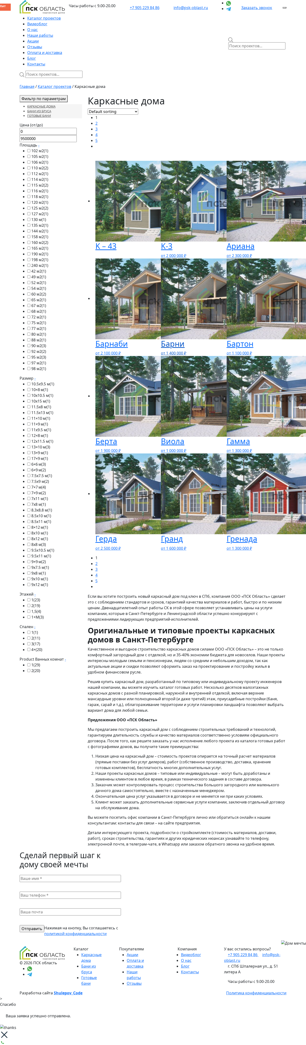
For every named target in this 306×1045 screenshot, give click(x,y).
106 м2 (39, 162)
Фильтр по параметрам (44, 98)
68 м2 (38, 311)
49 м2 (38, 277)
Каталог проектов (44, 18)
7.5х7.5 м (41, 475)
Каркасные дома (41, 106)
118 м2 (39, 196)
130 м (38, 219)
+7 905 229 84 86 (144, 7)
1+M (37, 617)
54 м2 (38, 288)
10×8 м (39, 389)
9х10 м (39, 579)
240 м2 (39, 265)
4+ (36, 649)
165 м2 (39, 248)
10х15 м (40, 401)
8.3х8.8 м (41, 510)
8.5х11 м (41, 521)
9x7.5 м (40, 567)
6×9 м (38, 470)
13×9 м (39, 452)
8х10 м (39, 533)
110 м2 (39, 168)
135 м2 (39, 225)
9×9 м (38, 561)
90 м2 (38, 345)
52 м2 (38, 282)
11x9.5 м (41, 429)
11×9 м (39, 424)
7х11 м (39, 498)
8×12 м (39, 527)
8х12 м (39, 538)
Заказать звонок (256, 7)
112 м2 (39, 173)
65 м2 (38, 299)
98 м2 (38, 368)
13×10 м (40, 447)
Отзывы (34, 46)
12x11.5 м (42, 441)
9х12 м (39, 584)
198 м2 (39, 259)
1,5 (36, 611)
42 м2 (38, 271)
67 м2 (38, 305)
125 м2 (39, 208)
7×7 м (38, 487)
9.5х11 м (41, 556)
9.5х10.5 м (42, 550)
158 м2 (39, 236)
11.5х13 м (42, 412)
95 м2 (38, 357)
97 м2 (38, 363)
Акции (33, 41)
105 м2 (39, 156)
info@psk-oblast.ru (191, 7)
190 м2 (39, 254)
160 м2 (39, 242)
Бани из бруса (39, 111)
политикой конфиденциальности (75, 933)
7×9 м (38, 493)
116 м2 (39, 191)
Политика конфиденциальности (256, 993)
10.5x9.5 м (42, 384)
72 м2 (38, 317)
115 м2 (39, 185)
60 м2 (38, 294)
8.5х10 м (41, 515)
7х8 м (38, 504)
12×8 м (39, 435)
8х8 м (38, 544)
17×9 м (39, 458)
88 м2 (38, 340)
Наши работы (40, 35)
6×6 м (38, 464)
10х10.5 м (42, 395)
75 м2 (38, 322)
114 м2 (39, 179)
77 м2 (38, 328)
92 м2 (38, 351)
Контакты (36, 64)
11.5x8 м (41, 406)
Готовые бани (39, 115)
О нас (32, 29)
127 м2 (39, 213)
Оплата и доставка (44, 52)
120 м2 (39, 202)
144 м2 (39, 231)
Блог (31, 58)
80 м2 (38, 334)
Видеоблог (37, 24)
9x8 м (38, 573)
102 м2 (39, 150)
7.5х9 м (40, 481)
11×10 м (40, 418)
